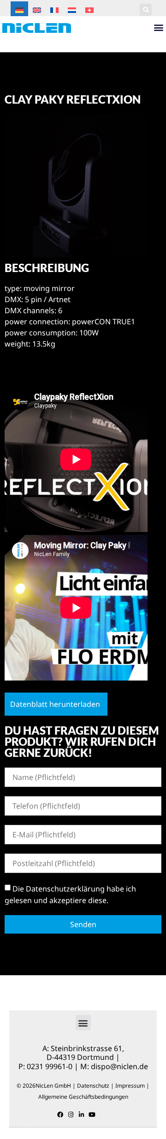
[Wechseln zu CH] (89, 9)
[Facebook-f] (60, 1115)
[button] (146, 10)
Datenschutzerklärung (65, 888)
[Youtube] (92, 1115)
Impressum (130, 1085)
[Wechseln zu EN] (37, 9)
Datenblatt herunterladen (55, 704)
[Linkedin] (81, 1115)
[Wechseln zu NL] (72, 9)
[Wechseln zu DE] (19, 9)
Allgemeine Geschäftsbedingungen (83, 1097)
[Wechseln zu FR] (54, 9)
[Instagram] (71, 1115)
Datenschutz (93, 1085)
